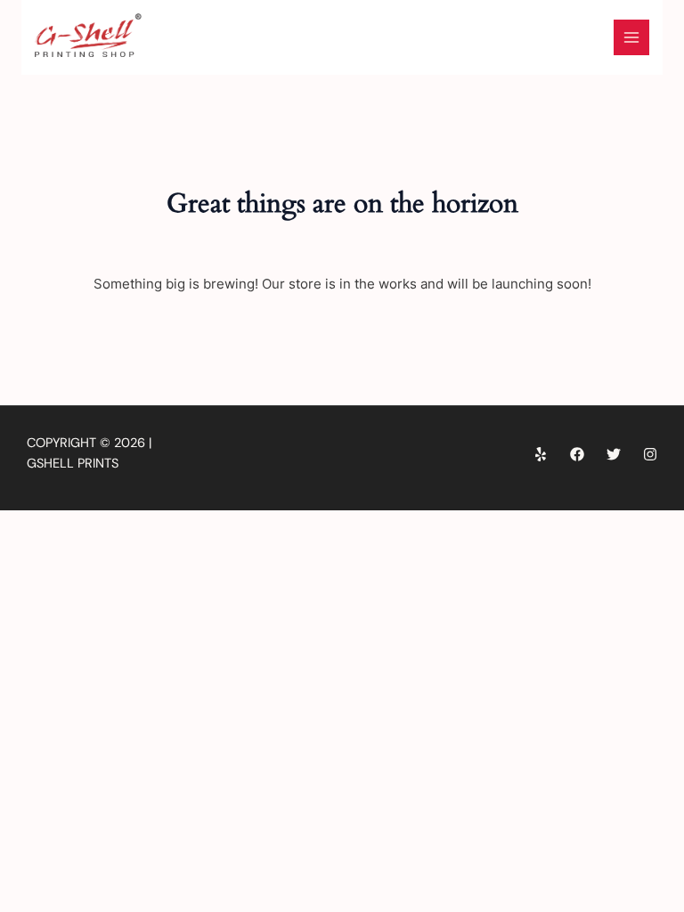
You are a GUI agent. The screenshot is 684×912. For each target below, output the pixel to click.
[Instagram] (650, 454)
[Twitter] (614, 454)
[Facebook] (577, 454)
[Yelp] (540, 454)
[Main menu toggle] (631, 37)
